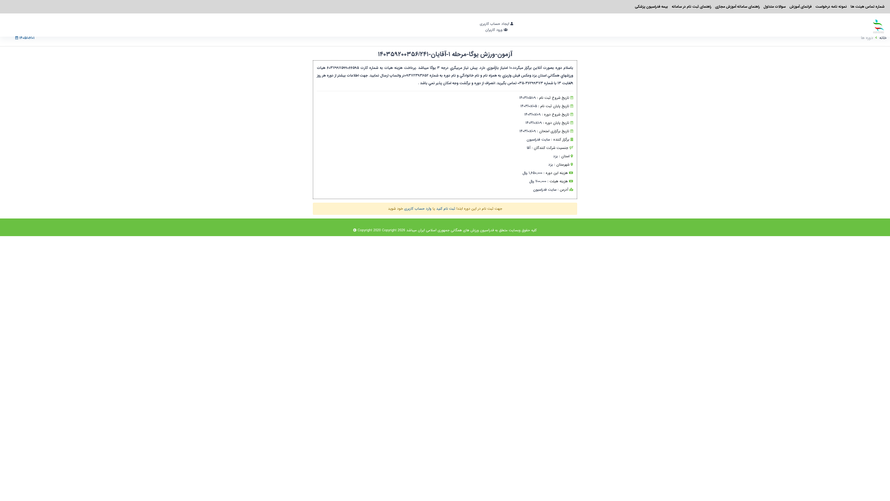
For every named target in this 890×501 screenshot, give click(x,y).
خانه (883, 38)
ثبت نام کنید (445, 209)
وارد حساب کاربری (417, 209)
